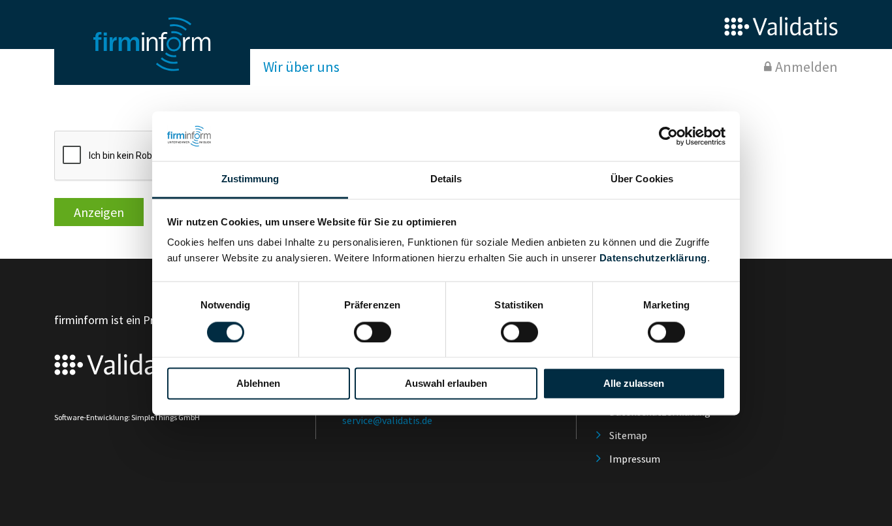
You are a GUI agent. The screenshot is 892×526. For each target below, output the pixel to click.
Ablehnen (258, 383)
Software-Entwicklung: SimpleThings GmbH (127, 417)
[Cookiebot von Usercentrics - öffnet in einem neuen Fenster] (668, 136)
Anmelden (806, 67)
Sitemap (628, 435)
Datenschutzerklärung (653, 258)
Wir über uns (301, 67)
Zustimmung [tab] (250, 179)
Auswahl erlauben (446, 383)
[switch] (372, 331)
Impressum (634, 458)
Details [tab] (446, 179)
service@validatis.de (387, 420)
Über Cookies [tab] (642, 179)
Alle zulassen (633, 383)
